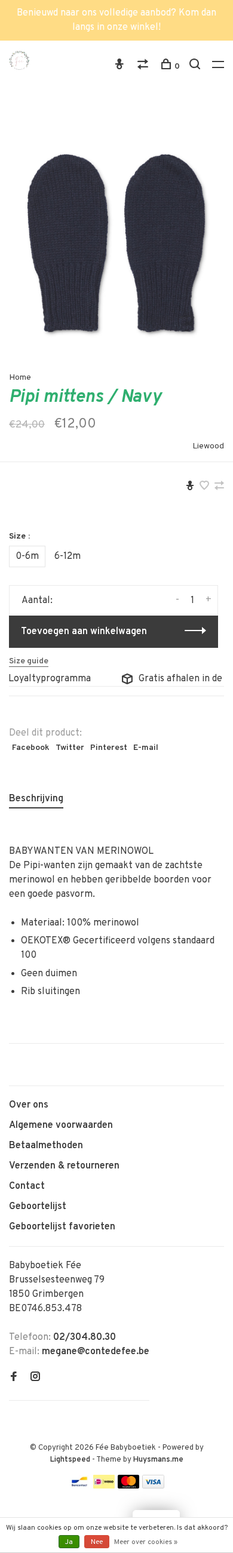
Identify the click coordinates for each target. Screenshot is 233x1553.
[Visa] (153, 1486)
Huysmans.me (158, 1460)
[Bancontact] (79, 1486)
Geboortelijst (37, 1207)
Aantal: (37, 601)
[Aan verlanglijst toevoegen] (204, 487)
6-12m (67, 556)
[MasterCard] (129, 1486)
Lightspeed (70, 1460)
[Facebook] (14, 1378)
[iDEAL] (104, 1486)
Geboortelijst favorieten (62, 1227)
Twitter (70, 748)
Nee (97, 1542)
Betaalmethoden (46, 1146)
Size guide (28, 661)
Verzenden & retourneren (64, 1166)
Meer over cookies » (145, 1542)
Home (20, 378)
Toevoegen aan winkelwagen (84, 632)
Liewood (208, 446)
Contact (27, 1186)
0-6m (27, 556)
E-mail (145, 748)
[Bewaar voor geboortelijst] (190, 487)
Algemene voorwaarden (61, 1125)
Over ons (28, 1105)
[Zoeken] (196, 66)
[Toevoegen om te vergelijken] (219, 487)
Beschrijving (36, 799)
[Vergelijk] (144, 66)
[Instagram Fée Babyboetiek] (35, 1378)
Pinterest (108, 748)
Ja (69, 1542)
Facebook (31, 748)
